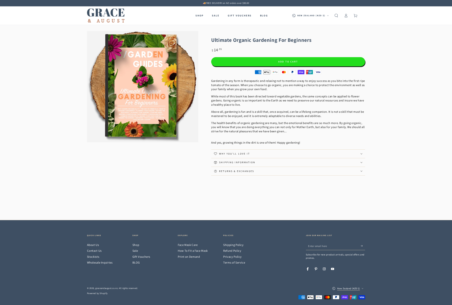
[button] (336, 15)
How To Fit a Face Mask (193, 251)
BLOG (136, 262)
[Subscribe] (363, 246)
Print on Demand (189, 257)
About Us (93, 245)
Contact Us (94, 251)
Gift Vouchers (141, 257)
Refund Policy (232, 251)
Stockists (93, 257)
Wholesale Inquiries (100, 262)
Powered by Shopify (97, 293)
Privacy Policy (232, 257)
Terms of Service (234, 262)
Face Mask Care (188, 245)
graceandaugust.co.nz (106, 288)
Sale (135, 251)
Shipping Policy (233, 245)
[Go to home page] (105, 15)
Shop (135, 245)
